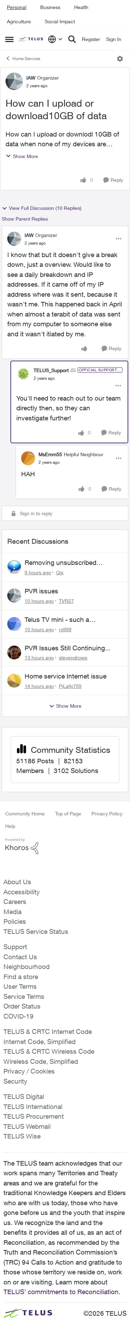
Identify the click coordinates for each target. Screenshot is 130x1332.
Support (15, 947)
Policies (14, 921)
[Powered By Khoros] (65, 846)
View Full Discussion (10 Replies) (45, 208)
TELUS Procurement (33, 1116)
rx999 (65, 629)
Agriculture (19, 21)
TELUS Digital (23, 1096)
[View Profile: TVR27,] (14, 595)
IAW (30, 78)
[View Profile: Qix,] (14, 567)
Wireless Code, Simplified (40, 1061)
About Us (17, 882)
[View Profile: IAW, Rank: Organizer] (14, 81)
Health (81, 7)
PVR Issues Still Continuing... (67, 648)
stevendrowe (73, 657)
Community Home (25, 813)
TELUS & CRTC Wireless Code (48, 1051)
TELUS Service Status (35, 931)
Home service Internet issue (65, 676)
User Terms (20, 986)
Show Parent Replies (25, 219)
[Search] (72, 39)
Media (12, 911)
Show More (25, 156)
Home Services (26, 58)
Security (15, 1081)
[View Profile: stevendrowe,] (14, 652)
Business (50, 7)
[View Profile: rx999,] (14, 624)
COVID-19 (18, 1016)
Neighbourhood (26, 966)
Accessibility (21, 892)
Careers (14, 901)
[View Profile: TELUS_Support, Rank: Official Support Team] (23, 374)
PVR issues (41, 591)
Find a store (20, 976)
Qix (59, 572)
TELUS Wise (22, 1136)
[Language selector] (55, 39)
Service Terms (23, 996)
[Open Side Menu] (9, 39)
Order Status (22, 1006)
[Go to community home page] (31, 39)
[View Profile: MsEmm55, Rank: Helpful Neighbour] (28, 458)
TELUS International (32, 1106)
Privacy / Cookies (29, 1071)
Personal (16, 7)
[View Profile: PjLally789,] (14, 681)
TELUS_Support (51, 370)
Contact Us (20, 957)
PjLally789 (70, 686)
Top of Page (68, 813)
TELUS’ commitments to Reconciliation (61, 1292)
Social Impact (60, 21)
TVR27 (66, 601)
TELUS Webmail (27, 1126)
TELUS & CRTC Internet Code (47, 1031)
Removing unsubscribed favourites (60, 563)
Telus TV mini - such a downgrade (57, 620)
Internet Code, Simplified (39, 1041)
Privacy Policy (107, 813)
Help (10, 826)
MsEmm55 (50, 454)
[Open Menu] (120, 59)
